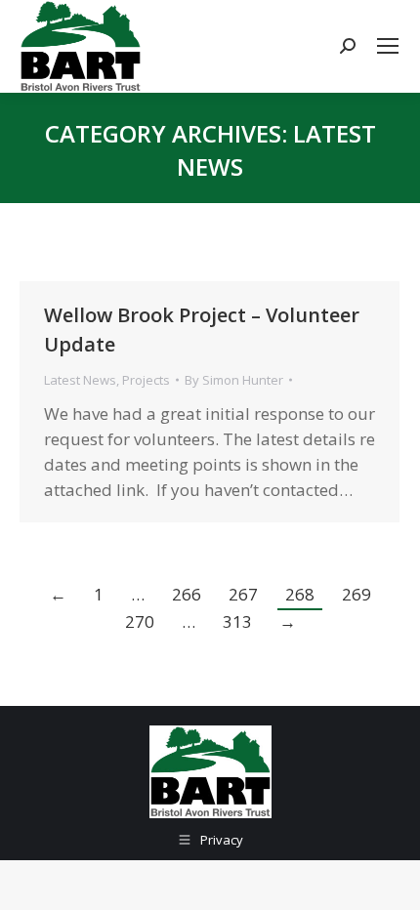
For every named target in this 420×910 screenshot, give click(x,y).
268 (300, 594)
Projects (146, 380)
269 (356, 594)
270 (139, 621)
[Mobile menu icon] (387, 46)
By (234, 380)
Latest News (80, 380)
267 (243, 594)
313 (237, 621)
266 (186, 594)
